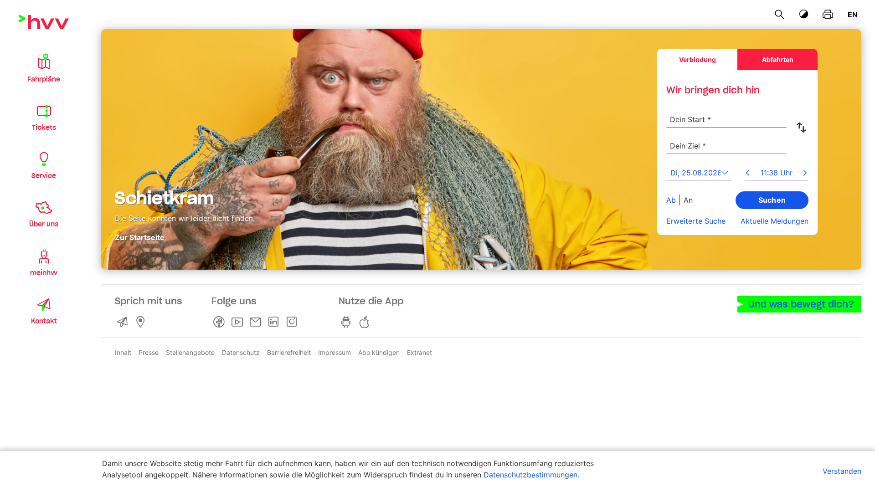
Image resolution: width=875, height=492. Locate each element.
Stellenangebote (190, 352)
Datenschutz (241, 352)
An (688, 200)
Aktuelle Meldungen (774, 221)
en (853, 14)
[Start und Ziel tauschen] (803, 127)
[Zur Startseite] (44, 22)
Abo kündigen (379, 352)
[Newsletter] (257, 322)
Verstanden (842, 471)
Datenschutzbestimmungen (530, 474)
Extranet (419, 352)
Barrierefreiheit (289, 352)
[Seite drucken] (828, 14)
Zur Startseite (140, 236)
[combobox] (726, 114)
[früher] (747, 173)
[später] (805, 173)
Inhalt (123, 352)
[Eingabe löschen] (779, 113)
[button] (44, 67)
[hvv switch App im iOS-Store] (366, 322)
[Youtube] (239, 322)
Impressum (334, 352)
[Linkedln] (275, 322)
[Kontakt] (124, 322)
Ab (671, 200)
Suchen (772, 200)
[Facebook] (220, 322)
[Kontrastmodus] (804, 14)
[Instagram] (293, 322)
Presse (149, 352)
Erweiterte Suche (696, 221)
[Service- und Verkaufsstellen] (142, 322)
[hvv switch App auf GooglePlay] (348, 322)
